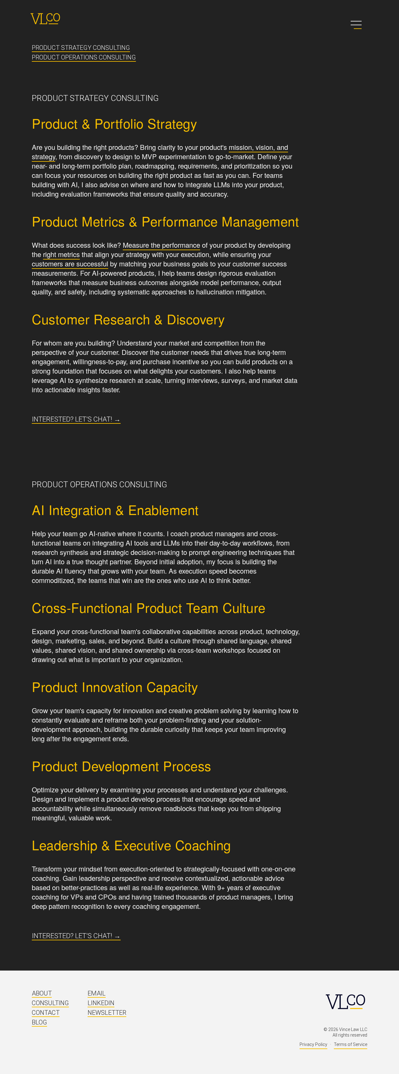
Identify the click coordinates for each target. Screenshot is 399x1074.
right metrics (61, 254)
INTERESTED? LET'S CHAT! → (76, 419)
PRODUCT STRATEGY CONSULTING (81, 47)
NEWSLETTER (107, 1012)
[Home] (45, 18)
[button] (356, 25)
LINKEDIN (101, 1003)
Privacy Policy (313, 1044)
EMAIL (97, 993)
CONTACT (46, 1012)
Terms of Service (350, 1044)
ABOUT (42, 993)
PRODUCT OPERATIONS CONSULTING (84, 57)
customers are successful (70, 263)
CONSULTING (50, 1003)
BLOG (39, 1022)
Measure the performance (161, 245)
